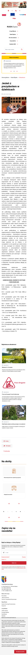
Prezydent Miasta (5, 612)
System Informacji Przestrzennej (8, 604)
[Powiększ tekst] (20, 11)
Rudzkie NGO (13, 44)
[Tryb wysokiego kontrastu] (8, 11)
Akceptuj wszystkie (20, 651)
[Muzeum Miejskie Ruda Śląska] (12, 511)
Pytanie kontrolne (5, 557)
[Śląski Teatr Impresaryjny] (20, 511)
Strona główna (5, 77)
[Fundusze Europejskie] (12, 14)
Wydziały (3, 615)
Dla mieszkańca (13, 37)
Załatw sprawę (5, 610)
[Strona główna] (14, 25)
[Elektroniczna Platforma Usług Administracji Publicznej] (22, 15)
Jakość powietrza (5, 597)
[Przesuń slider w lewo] (9, 504)
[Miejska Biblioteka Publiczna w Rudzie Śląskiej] (16, 511)
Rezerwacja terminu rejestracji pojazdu (14, 473)
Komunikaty (4, 595)
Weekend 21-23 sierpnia (14, 360)
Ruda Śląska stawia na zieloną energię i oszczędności (14, 417)
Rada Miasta (4, 614)
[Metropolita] (3, 512)
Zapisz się (14, 562)
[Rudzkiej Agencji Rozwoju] (8, 511)
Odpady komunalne (14, 490)
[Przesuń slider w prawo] (19, 504)
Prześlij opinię (7, 451)
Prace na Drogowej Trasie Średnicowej (14, 65)
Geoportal (4, 605)
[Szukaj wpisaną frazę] (22, 49)
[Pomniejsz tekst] (12, 11)
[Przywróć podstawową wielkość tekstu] (15, 11)
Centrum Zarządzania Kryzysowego (9, 599)
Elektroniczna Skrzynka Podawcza (9, 617)
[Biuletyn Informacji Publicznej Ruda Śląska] (14, 18)
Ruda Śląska (13, 34)
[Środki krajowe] (4, 14)
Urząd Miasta (12, 31)
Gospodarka (13, 41)
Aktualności (22, 77)
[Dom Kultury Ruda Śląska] (24, 511)
